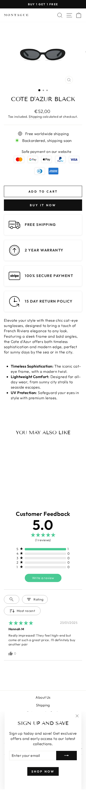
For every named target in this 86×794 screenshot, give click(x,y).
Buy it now (43, 205)
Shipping (35, 117)
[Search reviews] (11, 599)
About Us (43, 697)
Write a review (43, 578)
